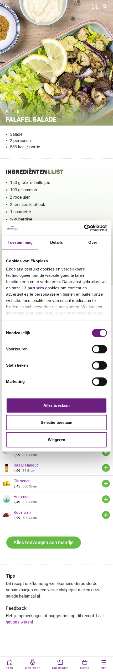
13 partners (33, 288)
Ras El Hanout (26, 465)
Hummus (21, 496)
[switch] (99, 349)
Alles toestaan (56, 405)
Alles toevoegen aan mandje (44, 542)
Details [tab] (56, 242)
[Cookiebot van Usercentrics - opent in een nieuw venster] (84, 227)
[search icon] (104, 6)
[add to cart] (106, 452)
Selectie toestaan (57, 422)
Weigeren (56, 439)
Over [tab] (92, 242)
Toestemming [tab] (20, 242)
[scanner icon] (95, 6)
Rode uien (22, 512)
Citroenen (22, 481)
